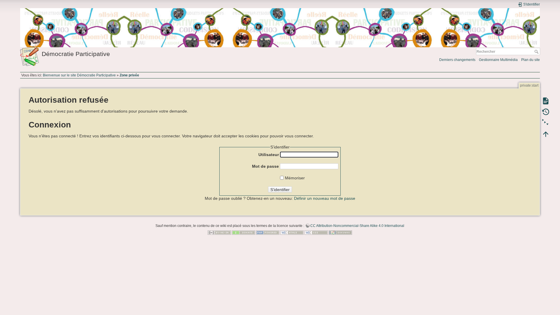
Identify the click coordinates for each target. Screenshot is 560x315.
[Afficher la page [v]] (545, 100)
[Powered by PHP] (267, 232)
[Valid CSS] (316, 232)
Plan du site (530, 60)
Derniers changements (457, 60)
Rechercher (537, 52)
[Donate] (243, 232)
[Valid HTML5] (292, 232)
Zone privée (129, 75)
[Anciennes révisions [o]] (545, 111)
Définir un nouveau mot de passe (324, 198)
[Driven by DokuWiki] (340, 232)
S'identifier (280, 189)
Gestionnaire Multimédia (498, 60)
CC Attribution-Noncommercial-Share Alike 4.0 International (357, 226)
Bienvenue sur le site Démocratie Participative (79, 75)
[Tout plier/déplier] (545, 122)
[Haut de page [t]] (545, 133)
